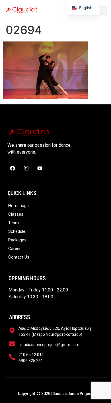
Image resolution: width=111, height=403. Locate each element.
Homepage (18, 205)
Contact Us (18, 257)
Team (13, 222)
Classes (15, 214)
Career (14, 248)
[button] (102, 10)
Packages (17, 240)
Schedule (16, 231)
